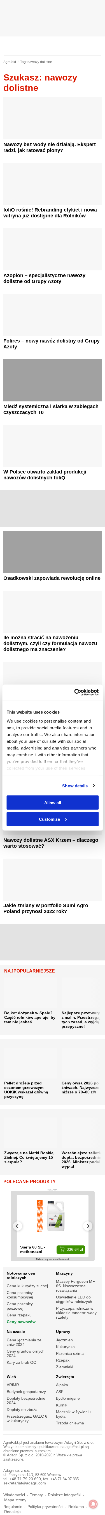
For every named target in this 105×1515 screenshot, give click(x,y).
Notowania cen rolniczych (21, 1275)
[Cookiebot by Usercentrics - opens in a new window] (75, 692)
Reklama (76, 1507)
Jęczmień (64, 1340)
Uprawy (63, 1331)
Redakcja (12, 1512)
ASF (60, 1391)
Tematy (36, 1495)
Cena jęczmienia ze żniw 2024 (24, 1342)
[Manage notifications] (93, 1504)
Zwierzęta (65, 1376)
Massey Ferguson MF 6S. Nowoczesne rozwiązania (75, 1286)
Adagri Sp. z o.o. (79, 1442)
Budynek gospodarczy (26, 1391)
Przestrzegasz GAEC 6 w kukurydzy (27, 1418)
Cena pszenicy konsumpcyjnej (20, 1294)
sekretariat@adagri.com (24, 1483)
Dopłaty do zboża (22, 1409)
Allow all (52, 802)
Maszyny (64, 1273)
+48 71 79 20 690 (25, 1479)
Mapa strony (15, 1500)
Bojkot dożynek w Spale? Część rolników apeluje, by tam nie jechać (29, 1017)
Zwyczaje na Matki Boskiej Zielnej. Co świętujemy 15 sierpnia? (29, 1157)
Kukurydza (65, 1346)
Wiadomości (14, 1495)
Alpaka (62, 1385)
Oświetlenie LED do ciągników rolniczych (74, 1299)
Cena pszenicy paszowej (20, 1306)
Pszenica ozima (70, 1353)
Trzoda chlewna (70, 1423)
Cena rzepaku (19, 1315)
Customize (49, 819)
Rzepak (62, 1360)
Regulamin (12, 1507)
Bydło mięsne (68, 1398)
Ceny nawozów (21, 1321)
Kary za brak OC (21, 1362)
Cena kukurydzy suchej (27, 1286)
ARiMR (13, 1385)
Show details (75, 785)
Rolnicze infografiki (64, 1495)
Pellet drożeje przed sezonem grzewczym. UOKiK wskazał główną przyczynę (26, 1090)
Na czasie (16, 1331)
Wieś (11, 1376)
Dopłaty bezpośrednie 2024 (26, 1400)
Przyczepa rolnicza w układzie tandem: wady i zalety (76, 1312)
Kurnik (61, 1405)
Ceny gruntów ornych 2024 (26, 1353)
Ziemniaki (64, 1367)
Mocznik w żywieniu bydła (73, 1414)
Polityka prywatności (45, 1507)
